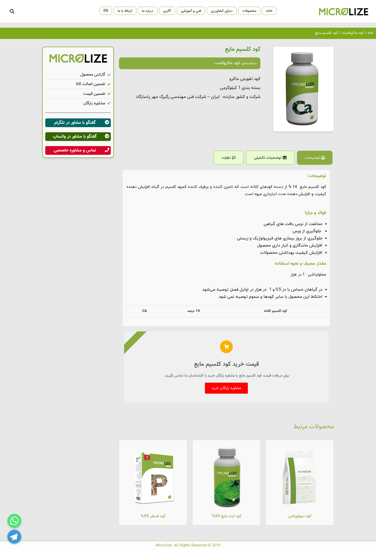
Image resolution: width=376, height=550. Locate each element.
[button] (12, 11)
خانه (269, 11)
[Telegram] (14, 537)
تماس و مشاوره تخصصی (75, 150)
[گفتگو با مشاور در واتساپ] (107, 136)
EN (106, 11)
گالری (167, 11)
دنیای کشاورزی (222, 11)
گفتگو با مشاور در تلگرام (75, 122)
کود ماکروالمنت (352, 33)
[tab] (315, 158)
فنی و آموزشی (191, 11)
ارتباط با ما (125, 11)
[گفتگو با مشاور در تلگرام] (107, 122)
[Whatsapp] (14, 521)
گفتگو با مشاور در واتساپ (75, 136)
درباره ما (147, 11)
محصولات (249, 11)
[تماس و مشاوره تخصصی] (107, 150)
